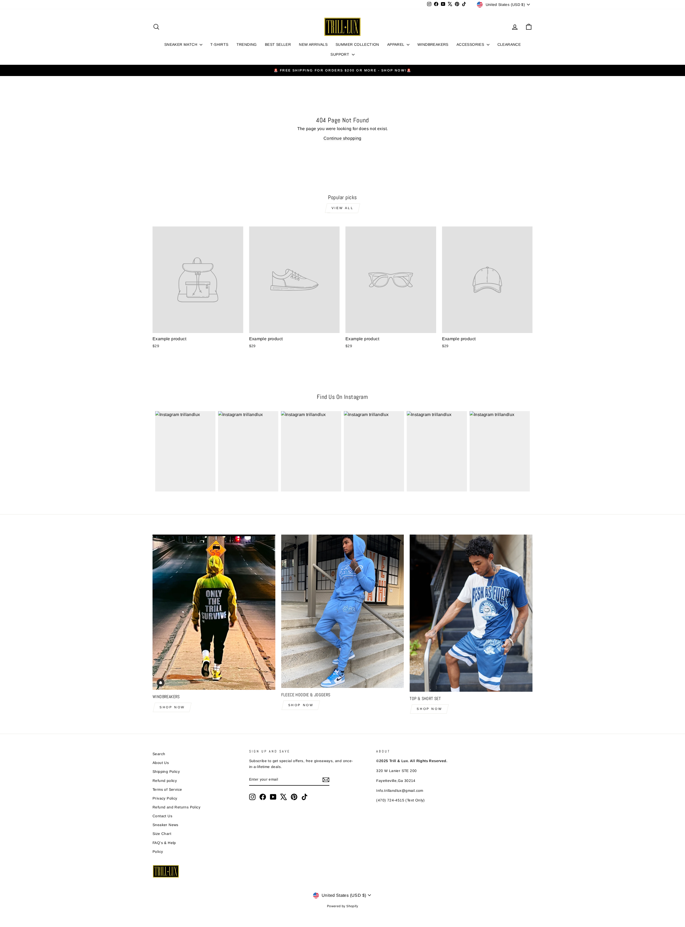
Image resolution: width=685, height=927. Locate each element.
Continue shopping (342, 138)
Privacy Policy (165, 798)
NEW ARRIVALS (313, 44)
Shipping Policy (166, 772)
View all (343, 208)
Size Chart (162, 834)
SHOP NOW (172, 707)
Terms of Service (167, 790)
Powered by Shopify (342, 906)
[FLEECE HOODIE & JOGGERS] (342, 611)
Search (159, 754)
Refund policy (165, 781)
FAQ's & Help (164, 843)
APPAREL (396, 44)
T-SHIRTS (219, 44)
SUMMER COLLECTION (357, 44)
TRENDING (247, 44)
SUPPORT (340, 54)
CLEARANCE (509, 44)
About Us (161, 763)
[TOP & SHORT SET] (471, 613)
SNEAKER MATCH (181, 44)
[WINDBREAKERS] (214, 612)
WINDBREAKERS (432, 44)
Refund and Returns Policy (176, 807)
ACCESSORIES (470, 44)
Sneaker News (165, 825)
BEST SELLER (278, 44)
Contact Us (162, 816)
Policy (158, 852)
